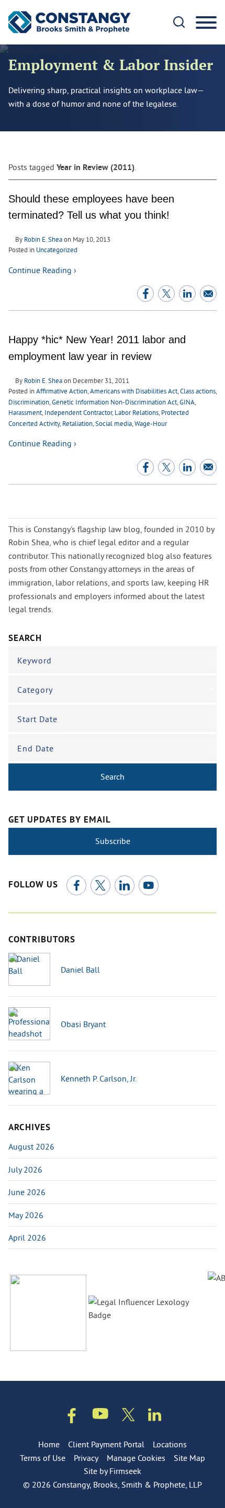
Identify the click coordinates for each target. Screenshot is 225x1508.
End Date (35, 748)
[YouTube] (149, 885)
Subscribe (112, 841)
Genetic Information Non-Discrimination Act (114, 402)
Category (35, 689)
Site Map (189, 1458)
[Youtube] (100, 1415)
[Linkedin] (154, 1416)
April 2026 (27, 1237)
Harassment (25, 412)
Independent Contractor (78, 412)
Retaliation (77, 423)
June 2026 (27, 1192)
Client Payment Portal (106, 1444)
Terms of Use (42, 1458)
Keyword (34, 660)
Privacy (86, 1458)
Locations (170, 1444)
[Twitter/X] (100, 885)
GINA (187, 402)
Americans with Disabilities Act (133, 391)
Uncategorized (56, 249)
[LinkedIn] (124, 885)
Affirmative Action (61, 391)
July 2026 (25, 1169)
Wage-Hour (150, 423)
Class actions (198, 391)
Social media (113, 423)
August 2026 (31, 1146)
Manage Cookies (136, 1458)
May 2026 (25, 1215)
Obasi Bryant (83, 1024)
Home (49, 1444)
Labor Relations (137, 412)
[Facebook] (76, 885)
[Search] (179, 22)
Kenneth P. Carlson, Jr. (99, 1078)
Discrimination (28, 402)
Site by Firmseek (112, 1471)
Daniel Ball (80, 969)
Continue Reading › (42, 270)
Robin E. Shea (43, 239)
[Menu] (206, 23)
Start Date (37, 719)
